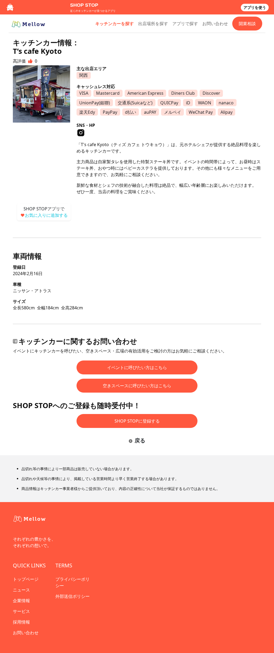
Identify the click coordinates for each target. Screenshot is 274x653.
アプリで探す (185, 23)
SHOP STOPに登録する (137, 421)
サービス (21, 611)
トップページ (26, 579)
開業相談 (247, 23)
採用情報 (21, 622)
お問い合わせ (215, 23)
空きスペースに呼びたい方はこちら (137, 386)
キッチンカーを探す (114, 23)
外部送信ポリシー (72, 596)
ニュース (21, 590)
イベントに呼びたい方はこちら (137, 367)
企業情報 (21, 600)
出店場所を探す (153, 23)
